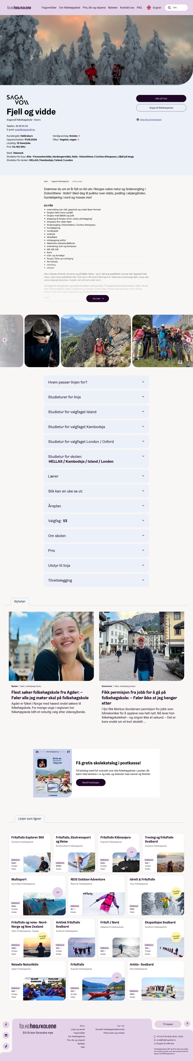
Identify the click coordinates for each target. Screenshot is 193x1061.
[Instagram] (6, 1035)
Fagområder (49, 7)
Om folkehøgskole (69, 7)
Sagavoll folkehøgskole (161, 107)
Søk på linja (161, 98)
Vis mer (96, 298)
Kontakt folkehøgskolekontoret (110, 1029)
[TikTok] (6, 1046)
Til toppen (168, 1024)
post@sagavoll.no (25, 129)
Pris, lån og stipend (94, 7)
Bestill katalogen (90, 782)
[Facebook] (6, 1024)
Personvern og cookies (114, 1032)
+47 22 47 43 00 (163, 1036)
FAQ (139, 7)
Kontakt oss (127, 7)
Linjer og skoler (78, 1029)
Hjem (46, 181)
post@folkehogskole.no (166, 1040)
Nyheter (113, 7)
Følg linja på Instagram (150, 119)
